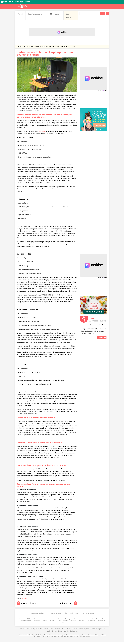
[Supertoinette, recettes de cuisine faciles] (22, 6)
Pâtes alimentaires (25, 620)
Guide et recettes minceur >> (16, 1)
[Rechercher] (102, 13)
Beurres (41, 617)
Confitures (66, 617)
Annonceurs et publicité (26, 635)
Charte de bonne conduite (90, 635)
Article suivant (66, 603)
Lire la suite (101, 338)
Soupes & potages (62, 620)
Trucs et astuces (87, 613)
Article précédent (29, 603)
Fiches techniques (71, 613)
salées (45, 620)
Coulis (101, 617)
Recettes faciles (37, 613)
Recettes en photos (54, 613)
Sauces (52, 620)
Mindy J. (24, 599)
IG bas (76, 619)
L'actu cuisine (68, 15)
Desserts (21, 619)
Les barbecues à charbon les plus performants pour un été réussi (54, 46)
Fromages (68, 619)
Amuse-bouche (31, 617)
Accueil (20, 14)
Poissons (37, 620)
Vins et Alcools (91, 620)
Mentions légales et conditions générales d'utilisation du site (61, 635)
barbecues (42, 131)
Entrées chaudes (46, 619)
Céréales (57, 617)
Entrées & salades (32, 619)
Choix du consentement (83, 636)
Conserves (75, 617)
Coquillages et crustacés (89, 617)
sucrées (73, 620)
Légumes (84, 619)
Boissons (49, 617)
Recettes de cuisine (35, 14)
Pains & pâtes (100, 619)
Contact (38, 635)
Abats (21, 617)
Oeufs (91, 619)
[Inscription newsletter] (93, 305)
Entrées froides (58, 619)
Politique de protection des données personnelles (58, 636)
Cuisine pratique (54, 14)
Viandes (81, 620)
